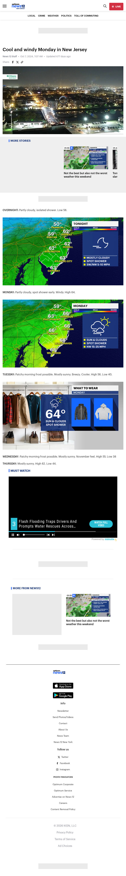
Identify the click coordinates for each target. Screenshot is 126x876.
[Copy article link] (22, 62)
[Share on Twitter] (17, 62)
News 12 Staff (10, 56)
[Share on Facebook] (12, 62)
